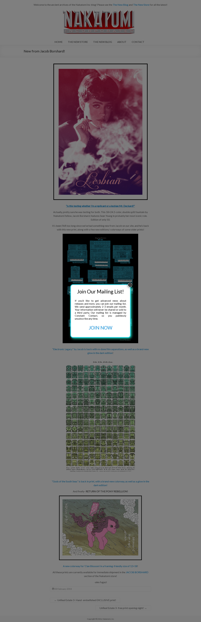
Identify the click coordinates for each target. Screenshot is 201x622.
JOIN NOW (100, 327)
